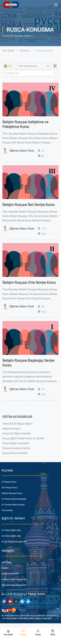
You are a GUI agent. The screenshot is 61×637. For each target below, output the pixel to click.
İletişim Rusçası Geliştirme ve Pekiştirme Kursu (25, 124)
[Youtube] (10, 601)
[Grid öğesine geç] (5, 66)
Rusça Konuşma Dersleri (16, 448)
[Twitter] (28, 601)
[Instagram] (16, 601)
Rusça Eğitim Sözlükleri (15, 443)
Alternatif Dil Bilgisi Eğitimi (17, 423)
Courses (24, 50)
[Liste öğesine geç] (9, 66)
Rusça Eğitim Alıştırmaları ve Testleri (23, 438)
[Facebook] (4, 601)
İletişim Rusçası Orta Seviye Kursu (29, 282)
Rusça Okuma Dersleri (15, 453)
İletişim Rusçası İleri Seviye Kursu (28, 204)
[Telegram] (22, 601)
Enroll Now (30, 99)
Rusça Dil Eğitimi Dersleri (16, 433)
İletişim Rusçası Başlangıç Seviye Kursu (28, 362)
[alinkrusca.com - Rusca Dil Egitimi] (11, 4)
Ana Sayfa (8, 50)
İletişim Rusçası (11, 428)
